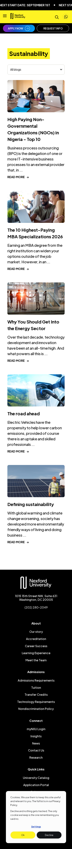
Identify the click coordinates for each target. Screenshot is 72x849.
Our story (36, 632)
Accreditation (36, 639)
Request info (53, 28)
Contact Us (36, 750)
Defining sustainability (30, 504)
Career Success (36, 646)
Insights (36, 736)
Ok (23, 835)
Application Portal (36, 785)
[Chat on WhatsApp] (66, 16)
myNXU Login (36, 729)
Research (36, 757)
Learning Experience (36, 653)
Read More (18, 177)
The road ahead (23, 413)
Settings (36, 826)
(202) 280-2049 (36, 607)
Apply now (15, 28)
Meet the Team (36, 660)
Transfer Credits (36, 694)
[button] (5, 17)
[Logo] (17, 17)
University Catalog (36, 778)
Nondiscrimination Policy (36, 709)
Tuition (36, 687)
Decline (49, 835)
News (36, 743)
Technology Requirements (36, 702)
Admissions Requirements (36, 680)
